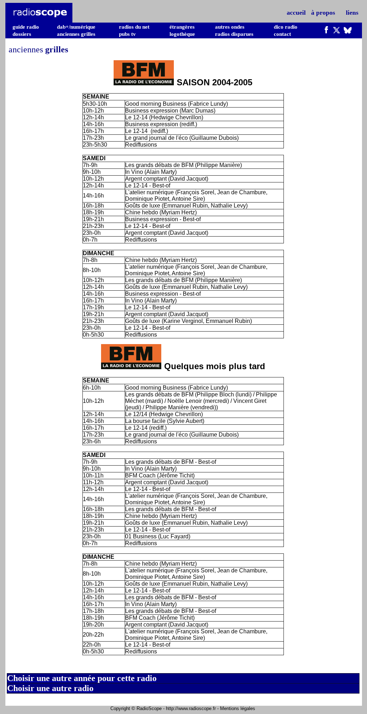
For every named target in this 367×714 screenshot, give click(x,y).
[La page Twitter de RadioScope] (336, 31)
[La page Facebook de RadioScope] (326, 31)
